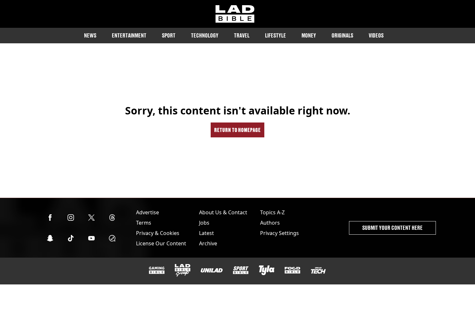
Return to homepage (237, 130)
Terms (143, 222)
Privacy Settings (279, 233)
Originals (342, 35)
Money (308, 35)
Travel (241, 35)
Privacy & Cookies (157, 233)
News (90, 35)
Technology (204, 35)
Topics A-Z (272, 212)
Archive (208, 243)
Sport (168, 35)
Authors (270, 222)
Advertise (147, 212)
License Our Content (161, 243)
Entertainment (129, 35)
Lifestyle (275, 35)
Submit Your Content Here (392, 227)
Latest (206, 233)
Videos (376, 35)
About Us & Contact (223, 212)
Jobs (204, 222)
